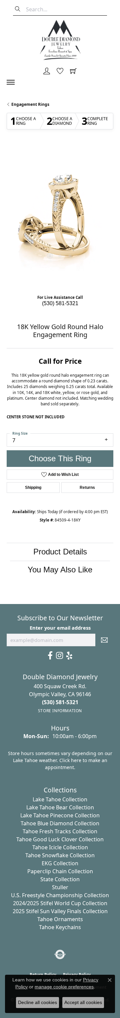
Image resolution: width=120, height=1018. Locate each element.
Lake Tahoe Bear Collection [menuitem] (60, 807)
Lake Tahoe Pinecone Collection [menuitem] (60, 815)
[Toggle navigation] (14, 82)
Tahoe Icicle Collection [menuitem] (60, 847)
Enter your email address (60, 627)
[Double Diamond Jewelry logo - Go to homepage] (60, 40)
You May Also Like (60, 569)
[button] (46, 72)
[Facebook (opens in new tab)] (50, 656)
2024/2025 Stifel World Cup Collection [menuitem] (60, 903)
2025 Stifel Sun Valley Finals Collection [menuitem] (60, 911)
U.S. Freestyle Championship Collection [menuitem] (60, 895)
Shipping (33, 487)
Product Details (60, 551)
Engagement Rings (30, 104)
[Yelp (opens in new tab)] (69, 656)
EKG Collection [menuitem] (60, 863)
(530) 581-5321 (60, 303)
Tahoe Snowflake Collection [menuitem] (60, 855)
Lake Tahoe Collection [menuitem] (60, 799)
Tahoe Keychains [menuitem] (60, 927)
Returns (87, 487)
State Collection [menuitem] (60, 879)
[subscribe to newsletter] (104, 640)
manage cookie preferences (64, 986)
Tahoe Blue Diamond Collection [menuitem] (60, 823)
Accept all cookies (83, 1002)
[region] (60, 217)
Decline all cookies (37, 1002)
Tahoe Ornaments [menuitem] (60, 919)
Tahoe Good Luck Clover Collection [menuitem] (60, 839)
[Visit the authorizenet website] (60, 954)
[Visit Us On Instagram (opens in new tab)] (59, 656)
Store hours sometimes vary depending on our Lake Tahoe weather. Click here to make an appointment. (60, 760)
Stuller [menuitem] (60, 887)
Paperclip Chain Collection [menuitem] (60, 871)
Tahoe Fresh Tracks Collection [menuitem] (60, 831)
